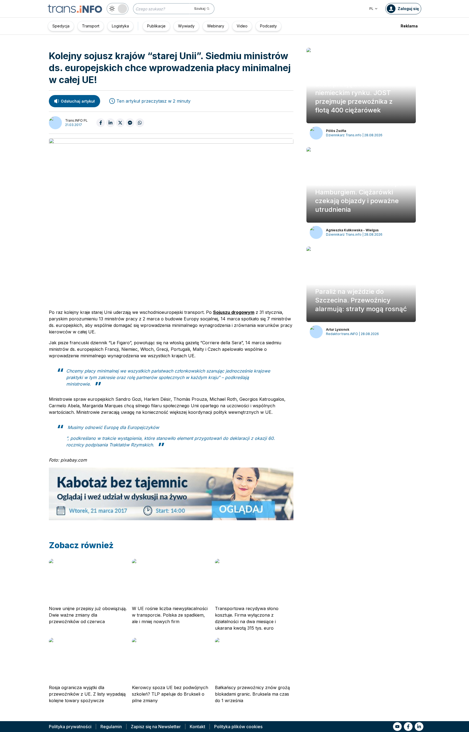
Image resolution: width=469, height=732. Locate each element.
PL (371, 9)
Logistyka (120, 26)
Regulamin (111, 726)
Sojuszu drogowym (233, 312)
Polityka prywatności (70, 726)
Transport (90, 26)
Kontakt (197, 726)
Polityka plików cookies (238, 726)
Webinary (215, 26)
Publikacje (156, 26)
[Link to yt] (397, 726)
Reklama (409, 26)
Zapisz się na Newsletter (156, 726)
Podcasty (268, 26)
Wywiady (186, 26)
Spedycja (60, 26)
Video (242, 26)
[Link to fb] (408, 726)
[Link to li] (419, 726)
